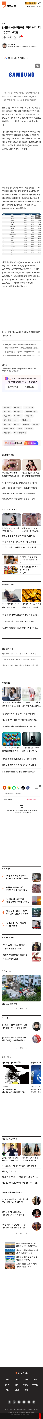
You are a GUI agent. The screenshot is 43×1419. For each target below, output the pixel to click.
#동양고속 (7, 416)
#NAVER (26, 424)
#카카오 (35, 424)
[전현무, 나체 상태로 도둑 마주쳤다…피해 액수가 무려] (36, 1213)
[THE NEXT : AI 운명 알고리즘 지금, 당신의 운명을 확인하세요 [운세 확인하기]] (21, 443)
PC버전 (36, 1409)
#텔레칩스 (29, 428)
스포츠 (17, 1390)
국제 (35, 1379)
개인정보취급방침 (21, 1409)
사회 (16, 1379)
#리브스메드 (18, 416)
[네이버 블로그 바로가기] (34, 1402)
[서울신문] (9, 4)
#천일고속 (7, 412)
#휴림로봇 (29, 416)
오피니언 (5, 1018)
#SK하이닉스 (29, 407)
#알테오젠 (7, 424)
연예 (26, 1390)
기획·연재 (5, 1057)
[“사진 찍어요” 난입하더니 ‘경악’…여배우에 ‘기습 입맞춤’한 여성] (36, 1226)
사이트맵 (30, 1409)
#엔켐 (20, 428)
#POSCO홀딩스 (9, 428)
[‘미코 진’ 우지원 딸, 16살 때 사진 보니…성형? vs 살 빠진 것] (36, 1200)
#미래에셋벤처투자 (20, 433)
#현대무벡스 (18, 412)
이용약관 (12, 1409)
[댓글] (20, 37)
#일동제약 (7, 433)
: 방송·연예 (8, 1139)
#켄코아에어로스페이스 (11, 420)
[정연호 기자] (4, 46)
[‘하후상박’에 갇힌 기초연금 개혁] (36, 1026)
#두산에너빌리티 (31, 412)
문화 (16, 1385)
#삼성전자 (7, 407)
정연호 (10, 44)
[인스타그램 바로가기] (24, 1402)
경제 (3, 23)
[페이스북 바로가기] (9, 1402)
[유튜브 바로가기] (19, 1402)
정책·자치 (7, 1385)
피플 (7, 1390)
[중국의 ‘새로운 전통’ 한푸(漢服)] (36, 1038)
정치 (7, 1379)
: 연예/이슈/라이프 (11, 1192)
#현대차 (16, 424)
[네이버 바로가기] (29, 1402)
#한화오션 (17, 407)
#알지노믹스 (26, 420)
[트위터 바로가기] (14, 1402)
